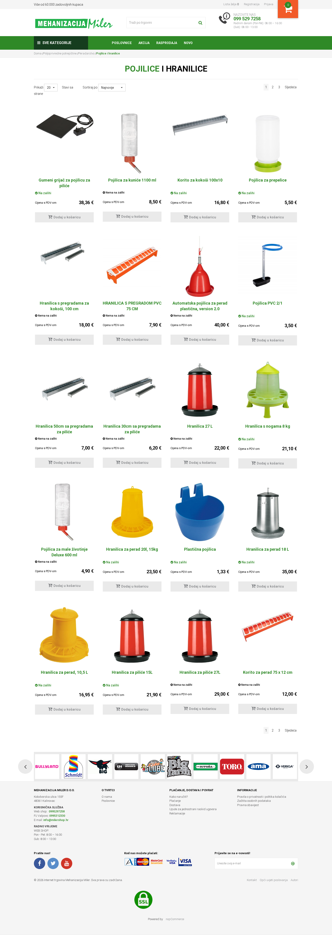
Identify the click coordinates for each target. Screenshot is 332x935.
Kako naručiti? (178, 796)
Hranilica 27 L (200, 426)
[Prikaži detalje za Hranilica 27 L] (200, 389)
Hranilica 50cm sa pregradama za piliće (64, 429)
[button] (51, 87)
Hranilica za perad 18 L (267, 549)
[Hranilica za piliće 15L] (132, 635)
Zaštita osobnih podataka (254, 800)
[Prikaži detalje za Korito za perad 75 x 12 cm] (267, 626)
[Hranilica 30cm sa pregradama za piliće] (132, 388)
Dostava (174, 805)
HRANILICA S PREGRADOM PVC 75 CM (132, 306)
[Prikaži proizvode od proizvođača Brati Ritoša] (179, 766)
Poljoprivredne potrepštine (60, 53)
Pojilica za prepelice (268, 180)
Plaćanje (175, 800)
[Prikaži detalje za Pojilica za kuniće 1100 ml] (132, 143)
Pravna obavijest (248, 805)
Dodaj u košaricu (67, 217)
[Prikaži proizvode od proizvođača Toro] (206, 766)
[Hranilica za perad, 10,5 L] (64, 635)
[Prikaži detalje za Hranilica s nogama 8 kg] (267, 389)
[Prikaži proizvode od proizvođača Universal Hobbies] (100, 766)
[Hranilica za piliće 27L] (200, 635)
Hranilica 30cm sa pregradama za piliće (132, 429)
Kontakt (252, 880)
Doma (38, 53)
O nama (107, 796)
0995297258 (56, 811)
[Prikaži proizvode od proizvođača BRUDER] (285, 766)
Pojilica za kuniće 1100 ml (132, 180)
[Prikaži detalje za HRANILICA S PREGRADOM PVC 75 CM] (132, 265)
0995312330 (57, 815)
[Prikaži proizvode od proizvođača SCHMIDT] (47, 766)
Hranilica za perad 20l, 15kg (132, 549)
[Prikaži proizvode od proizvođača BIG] (73, 766)
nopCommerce (175, 919)
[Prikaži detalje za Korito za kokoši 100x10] (200, 125)
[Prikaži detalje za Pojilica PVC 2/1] (267, 265)
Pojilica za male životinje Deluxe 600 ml (64, 552)
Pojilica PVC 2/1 (268, 303)
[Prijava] (293, 863)
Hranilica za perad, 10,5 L (64, 672)
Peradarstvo (86, 53)
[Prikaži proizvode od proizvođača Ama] (232, 766)
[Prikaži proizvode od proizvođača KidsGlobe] (126, 766)
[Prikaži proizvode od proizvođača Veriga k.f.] (258, 766)
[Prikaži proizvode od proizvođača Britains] (153, 766)
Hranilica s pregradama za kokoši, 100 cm (64, 306)
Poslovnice (108, 800)
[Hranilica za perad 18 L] (267, 512)
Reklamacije (177, 813)
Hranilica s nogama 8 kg (267, 426)
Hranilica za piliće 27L (200, 672)
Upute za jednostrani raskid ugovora (193, 809)
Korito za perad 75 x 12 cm (267, 672)
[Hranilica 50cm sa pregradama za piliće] (64, 388)
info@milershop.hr (55, 820)
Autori (294, 880)
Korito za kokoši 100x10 (200, 180)
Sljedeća (291, 87)
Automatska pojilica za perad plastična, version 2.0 (200, 306)
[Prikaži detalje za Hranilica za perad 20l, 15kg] (132, 512)
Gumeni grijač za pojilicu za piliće (64, 183)
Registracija (252, 4)
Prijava (268, 4)
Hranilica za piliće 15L (132, 672)
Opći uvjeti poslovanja (274, 880)
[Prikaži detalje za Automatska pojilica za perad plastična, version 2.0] (200, 266)
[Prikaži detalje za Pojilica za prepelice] (267, 143)
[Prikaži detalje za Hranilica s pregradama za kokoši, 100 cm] (64, 252)
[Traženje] (200, 22)
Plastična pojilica (200, 549)
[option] (47, 766)
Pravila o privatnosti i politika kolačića (261, 796)
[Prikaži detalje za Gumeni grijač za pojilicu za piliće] (64, 126)
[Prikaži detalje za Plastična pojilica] (200, 512)
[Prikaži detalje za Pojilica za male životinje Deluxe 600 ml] (64, 512)
